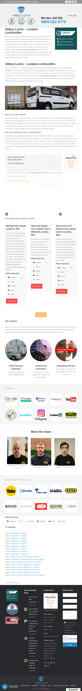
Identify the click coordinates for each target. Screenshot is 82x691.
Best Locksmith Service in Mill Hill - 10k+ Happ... (27, 562)
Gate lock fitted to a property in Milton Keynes (33, 611)
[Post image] (25, 597)
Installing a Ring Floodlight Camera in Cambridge (33, 664)
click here (43, 55)
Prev (6, 214)
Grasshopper (45, 689)
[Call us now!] (5, 686)
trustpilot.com (19, 163)
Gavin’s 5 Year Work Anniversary (33, 599)
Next (60, 214)
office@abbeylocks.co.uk (54, 8)
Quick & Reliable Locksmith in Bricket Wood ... (26, 570)
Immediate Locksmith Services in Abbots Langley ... (28, 559)
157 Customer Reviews (71, 166)
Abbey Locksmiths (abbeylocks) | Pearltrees (26, 557)
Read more (11, 301)
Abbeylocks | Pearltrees (19, 533)
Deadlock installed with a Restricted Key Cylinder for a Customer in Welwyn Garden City (33, 645)
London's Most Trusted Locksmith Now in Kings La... (29, 575)
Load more (41, 315)
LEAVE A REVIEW (50, 610)
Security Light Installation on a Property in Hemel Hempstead (33, 626)
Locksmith (8, 39)
